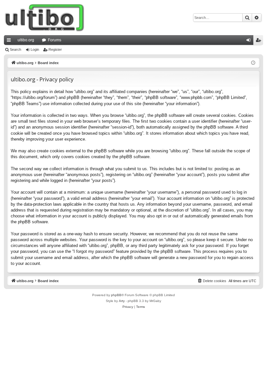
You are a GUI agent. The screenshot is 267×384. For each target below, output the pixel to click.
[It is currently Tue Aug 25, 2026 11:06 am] (253, 63)
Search (15, 49)
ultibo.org (26, 40)
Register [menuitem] (259, 41)
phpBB (116, 295)
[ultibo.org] (44, 17)
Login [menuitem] (249, 41)
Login (35, 49)
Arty (122, 301)
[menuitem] (211, 280)
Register (55, 49)
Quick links (10, 41)
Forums (54, 40)
